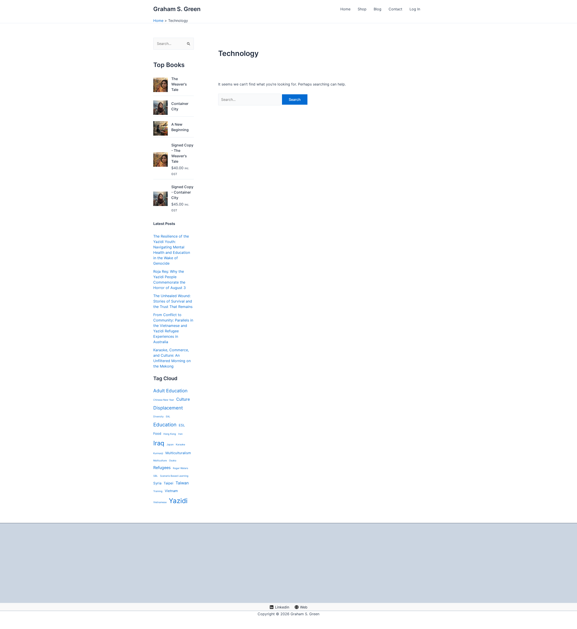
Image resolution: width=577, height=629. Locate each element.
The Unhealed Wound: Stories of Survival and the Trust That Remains (172, 301)
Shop (362, 9)
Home (345, 9)
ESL (182, 425)
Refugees (162, 467)
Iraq (158, 443)
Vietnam (171, 491)
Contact (395, 9)
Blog (377, 9)
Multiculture (160, 460)
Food (157, 433)
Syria (157, 483)
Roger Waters (180, 468)
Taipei (168, 483)
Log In (415, 9)
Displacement (168, 408)
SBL (155, 475)
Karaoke (180, 444)
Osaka (172, 460)
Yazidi (178, 501)
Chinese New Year (163, 399)
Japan (170, 444)
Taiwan (182, 483)
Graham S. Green (177, 8)
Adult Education (170, 390)
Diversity (158, 416)
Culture (183, 399)
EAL (168, 416)
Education (164, 425)
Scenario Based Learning (174, 475)
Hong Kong (169, 433)
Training (158, 491)
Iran (180, 433)
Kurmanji (158, 453)
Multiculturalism (178, 453)
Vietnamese (160, 502)
